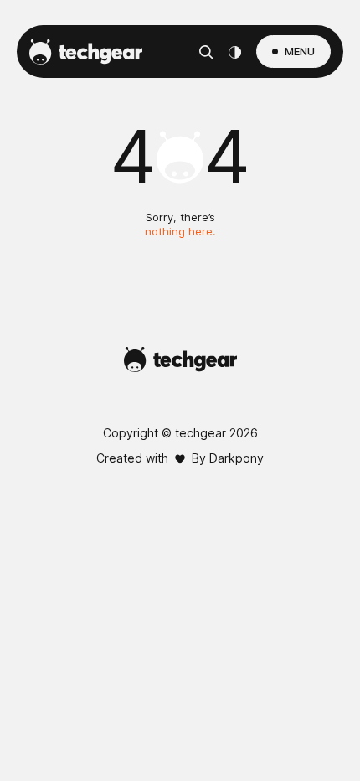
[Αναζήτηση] (206, 52)
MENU (300, 51)
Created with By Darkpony (180, 458)
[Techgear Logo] (85, 52)
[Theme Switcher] (235, 52)
